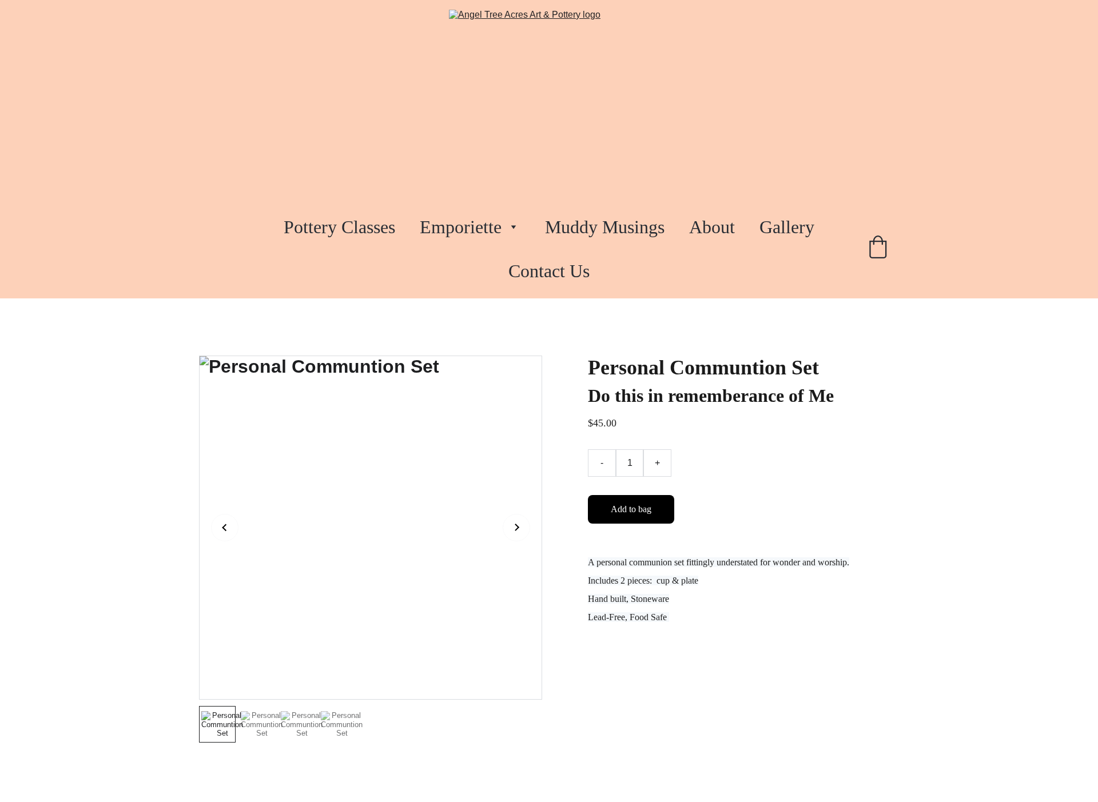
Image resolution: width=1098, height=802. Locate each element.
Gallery (786, 227)
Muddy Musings (605, 227)
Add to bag (631, 509)
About (712, 227)
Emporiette (461, 227)
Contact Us (549, 271)
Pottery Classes (339, 227)
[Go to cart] (878, 249)
